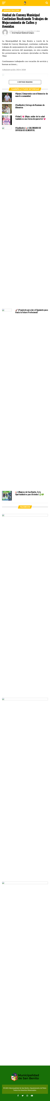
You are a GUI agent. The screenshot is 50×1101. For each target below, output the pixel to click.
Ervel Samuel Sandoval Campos (23, 33)
